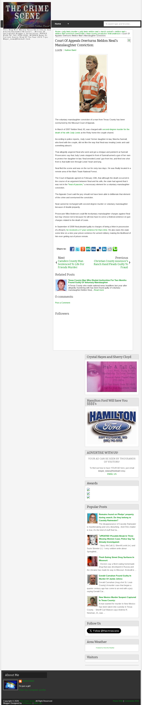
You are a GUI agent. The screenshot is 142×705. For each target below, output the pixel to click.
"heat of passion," (76, 184)
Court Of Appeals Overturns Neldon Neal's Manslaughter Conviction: (86, 43)
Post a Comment (62, 303)
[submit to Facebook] (72, 249)
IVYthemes (27, 703)
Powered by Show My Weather (105, 647)
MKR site (38, 703)
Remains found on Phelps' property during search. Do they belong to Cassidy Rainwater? (116, 517)
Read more (99, 290)
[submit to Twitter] (77, 249)
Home (58, 24)
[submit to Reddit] (109, 249)
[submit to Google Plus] (83, 249)
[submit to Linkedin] (104, 249)
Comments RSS (131, 701)
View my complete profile (32, 690)
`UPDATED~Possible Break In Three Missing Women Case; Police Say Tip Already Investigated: (117, 539)
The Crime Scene (27, 701)
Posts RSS (118, 701)
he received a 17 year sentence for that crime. (87, 230)
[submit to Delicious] (99, 249)
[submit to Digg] (93, 249)
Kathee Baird (70, 50)
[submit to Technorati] (115, 249)
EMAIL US (111, 474)
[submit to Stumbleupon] (88, 249)
